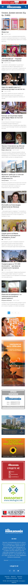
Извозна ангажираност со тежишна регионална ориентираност (12, 296)
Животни (4, 29)
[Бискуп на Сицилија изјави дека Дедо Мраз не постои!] (14, 108)
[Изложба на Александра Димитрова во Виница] (14, 197)
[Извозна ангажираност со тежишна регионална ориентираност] (14, 286)
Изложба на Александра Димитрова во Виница (11, 206)
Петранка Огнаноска (7, 300)
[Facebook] (9, 570)
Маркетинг (13, 576)
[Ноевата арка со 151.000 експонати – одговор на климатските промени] (14, 256)
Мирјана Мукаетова (6, 150)
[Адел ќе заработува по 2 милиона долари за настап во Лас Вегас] (14, 79)
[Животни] (14, 24)
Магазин (4, 56)
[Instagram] (14, 570)
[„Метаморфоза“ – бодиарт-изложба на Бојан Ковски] (14, 51)
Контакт (20, 578)
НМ (2, 34)
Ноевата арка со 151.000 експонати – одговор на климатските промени (11, 266)
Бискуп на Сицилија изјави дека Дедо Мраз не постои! (12, 117)
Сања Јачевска (5, 180)
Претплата (19, 576)
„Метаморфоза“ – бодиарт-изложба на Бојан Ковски (12, 60)
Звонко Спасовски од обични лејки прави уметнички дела (13, 147)
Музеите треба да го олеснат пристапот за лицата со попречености (13, 176)
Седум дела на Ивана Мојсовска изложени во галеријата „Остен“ (11, 235)
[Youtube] (18, 570)
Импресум (7, 576)
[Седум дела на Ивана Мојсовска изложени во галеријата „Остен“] (14, 225)
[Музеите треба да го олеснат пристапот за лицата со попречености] (14, 166)
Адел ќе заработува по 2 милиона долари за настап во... (14, 88)
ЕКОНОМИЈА (4, 291)
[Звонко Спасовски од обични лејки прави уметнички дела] (14, 138)
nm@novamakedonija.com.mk (16, 560)
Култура (3, 171)
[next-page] (18, 313)
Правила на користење (11, 578)
